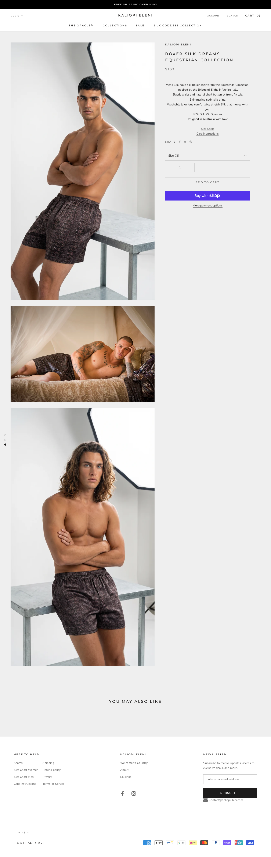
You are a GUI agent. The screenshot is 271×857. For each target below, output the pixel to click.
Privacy (47, 777)
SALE (140, 25)
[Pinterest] (190, 142)
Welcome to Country (134, 763)
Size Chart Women (26, 770)
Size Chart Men (24, 777)
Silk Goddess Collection (177, 25)
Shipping (48, 763)
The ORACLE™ (81, 25)
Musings (125, 777)
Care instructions (207, 134)
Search (232, 15)
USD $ (15, 15)
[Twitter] (185, 142)
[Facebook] (179, 142)
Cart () (252, 15)
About (124, 770)
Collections (115, 25)
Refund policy (52, 770)
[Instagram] (133, 793)
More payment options (208, 205)
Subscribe (230, 792)
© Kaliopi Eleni (30, 843)
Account (214, 15)
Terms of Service (53, 784)
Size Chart (207, 129)
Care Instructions (25, 784)
